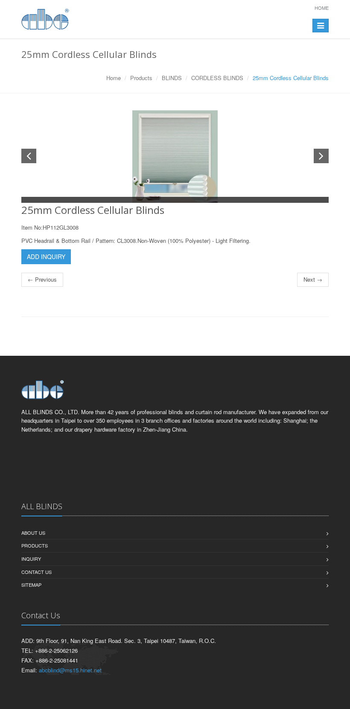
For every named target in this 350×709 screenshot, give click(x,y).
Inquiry (31, 558)
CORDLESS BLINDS (217, 78)
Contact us (36, 571)
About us (33, 532)
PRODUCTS (34, 545)
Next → (312, 279)
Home (322, 7)
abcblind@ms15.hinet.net (70, 670)
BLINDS (172, 78)
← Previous (42, 279)
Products (141, 78)
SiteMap (31, 584)
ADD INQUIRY (46, 256)
